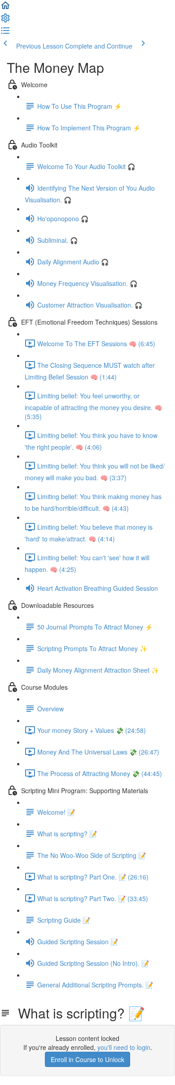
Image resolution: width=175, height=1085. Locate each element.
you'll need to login (123, 1047)
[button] (5, 8)
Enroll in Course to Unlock (87, 1059)
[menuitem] (5, 20)
